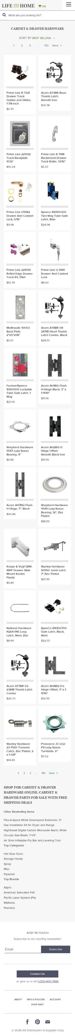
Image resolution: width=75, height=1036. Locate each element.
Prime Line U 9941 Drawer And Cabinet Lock (54, 273)
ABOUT (18, 999)
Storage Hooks (13, 859)
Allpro (7, 887)
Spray (7, 864)
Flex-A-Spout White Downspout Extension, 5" (33, 820)
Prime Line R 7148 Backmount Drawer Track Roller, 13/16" (53, 158)
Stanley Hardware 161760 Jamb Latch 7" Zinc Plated (53, 570)
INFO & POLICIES (36, 999)
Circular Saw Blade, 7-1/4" (20, 835)
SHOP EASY (37, 1004)
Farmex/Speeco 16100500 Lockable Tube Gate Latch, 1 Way (19, 391)
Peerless (9, 908)
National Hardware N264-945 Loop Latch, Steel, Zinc (18, 632)
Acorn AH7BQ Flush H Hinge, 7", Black (19, 507)
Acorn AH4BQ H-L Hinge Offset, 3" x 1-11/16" (54, 689)
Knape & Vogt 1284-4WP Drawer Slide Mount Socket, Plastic (19, 572)
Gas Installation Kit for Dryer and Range (29, 825)
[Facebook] (27, 1022)
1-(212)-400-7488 (48, 981)
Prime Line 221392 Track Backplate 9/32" (18, 158)
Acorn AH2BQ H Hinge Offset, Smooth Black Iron (53, 451)
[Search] (4, 15)
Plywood (9, 874)
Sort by (25, 38)
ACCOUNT (55, 999)
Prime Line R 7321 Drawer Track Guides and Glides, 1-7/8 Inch (18, 98)
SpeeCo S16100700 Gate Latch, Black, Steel (54, 632)
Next (55, 45)
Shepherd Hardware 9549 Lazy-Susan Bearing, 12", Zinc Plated (54, 511)
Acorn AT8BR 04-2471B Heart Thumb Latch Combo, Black (54, 331)
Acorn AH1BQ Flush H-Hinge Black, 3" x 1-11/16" (54, 389)
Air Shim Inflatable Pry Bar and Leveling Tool (32, 840)
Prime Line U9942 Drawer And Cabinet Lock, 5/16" (19, 215)
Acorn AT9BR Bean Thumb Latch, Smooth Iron (53, 96)
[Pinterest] (37, 1022)
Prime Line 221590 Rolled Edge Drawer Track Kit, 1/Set (19, 273)
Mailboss (9, 903)
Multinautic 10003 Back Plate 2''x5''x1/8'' (18, 331)
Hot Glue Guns (13, 854)
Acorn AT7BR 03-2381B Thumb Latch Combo (19, 689)
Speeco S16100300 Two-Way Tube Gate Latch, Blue (54, 215)
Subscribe (55, 949)
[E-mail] (47, 1022)
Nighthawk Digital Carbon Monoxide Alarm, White (35, 830)
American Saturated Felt (19, 892)
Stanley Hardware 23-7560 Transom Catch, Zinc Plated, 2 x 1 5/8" (19, 749)
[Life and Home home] (18, 6)
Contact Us (37, 974)
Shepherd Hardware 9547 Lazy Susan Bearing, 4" (19, 451)
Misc (7, 869)
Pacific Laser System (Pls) (20, 898)
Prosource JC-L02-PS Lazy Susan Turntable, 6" (53, 747)
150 (46, 45)
